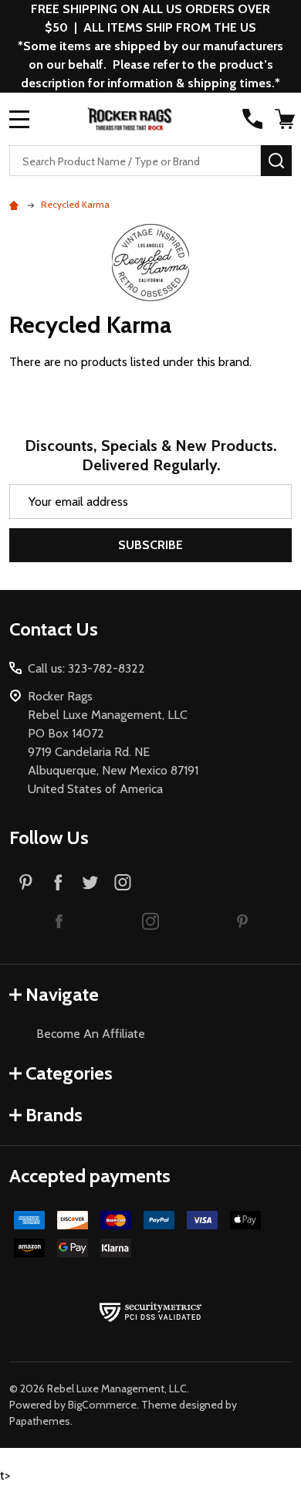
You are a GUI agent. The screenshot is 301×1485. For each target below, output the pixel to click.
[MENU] (19, 119)
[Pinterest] (25, 882)
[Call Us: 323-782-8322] (252, 119)
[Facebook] (58, 882)
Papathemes (39, 1421)
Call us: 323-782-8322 (86, 668)
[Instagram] (123, 882)
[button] (59, 919)
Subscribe (150, 544)
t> (150, 742)
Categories (69, 1073)
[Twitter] (90, 882)
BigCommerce (102, 1405)
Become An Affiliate (90, 1033)
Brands (54, 1115)
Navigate (62, 994)
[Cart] (285, 119)
